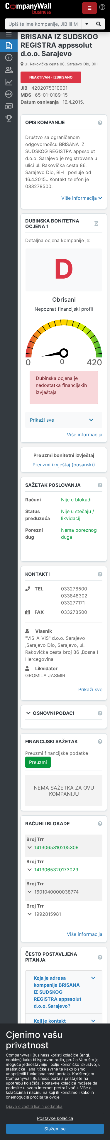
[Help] (102, 7)
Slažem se (55, 1129)
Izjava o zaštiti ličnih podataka (34, 1106)
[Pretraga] (98, 23)
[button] (89, 8)
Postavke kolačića (55, 1118)
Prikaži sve (90, 689)
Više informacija (79, 198)
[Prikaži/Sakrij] (87, 23)
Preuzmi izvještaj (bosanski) (64, 465)
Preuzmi (38, 762)
